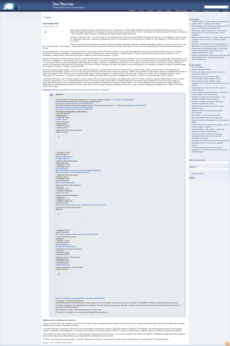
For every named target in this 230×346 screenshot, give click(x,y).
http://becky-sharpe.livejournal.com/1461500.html (74, 107)
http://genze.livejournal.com (66, 246)
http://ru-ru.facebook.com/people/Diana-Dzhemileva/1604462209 (80, 298)
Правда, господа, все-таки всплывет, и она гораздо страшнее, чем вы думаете (208, 98)
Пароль (193, 167)
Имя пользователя (197, 160)
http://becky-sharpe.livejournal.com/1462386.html (74, 103)
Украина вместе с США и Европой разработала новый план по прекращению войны (210, 22)
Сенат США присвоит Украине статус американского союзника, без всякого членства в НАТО (210, 83)
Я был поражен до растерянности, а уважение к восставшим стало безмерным (210, 93)
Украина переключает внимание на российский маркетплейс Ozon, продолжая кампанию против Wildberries (210, 57)
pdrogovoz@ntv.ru (62, 158)
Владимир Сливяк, (50, 90)
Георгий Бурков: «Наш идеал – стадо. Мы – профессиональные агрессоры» (209, 130)
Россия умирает (198, 67)
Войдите (46, 342)
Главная (132, 10)
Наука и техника (181, 10)
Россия (150, 10)
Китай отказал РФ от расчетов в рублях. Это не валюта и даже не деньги (210, 126)
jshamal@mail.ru (62, 169)
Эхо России (62, 4)
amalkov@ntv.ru (62, 119)
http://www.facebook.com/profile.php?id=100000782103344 (78, 170)
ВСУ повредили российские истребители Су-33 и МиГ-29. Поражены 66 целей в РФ (210, 27)
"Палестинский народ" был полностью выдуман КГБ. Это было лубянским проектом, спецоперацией (210, 150)
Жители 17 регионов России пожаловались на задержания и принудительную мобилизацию (210, 45)
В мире (168, 10)
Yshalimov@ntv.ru (62, 127)
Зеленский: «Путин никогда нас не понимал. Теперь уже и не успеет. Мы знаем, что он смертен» (209, 33)
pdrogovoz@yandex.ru (64, 156)
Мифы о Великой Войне (201, 69)
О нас (225, 10)
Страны (159, 10)
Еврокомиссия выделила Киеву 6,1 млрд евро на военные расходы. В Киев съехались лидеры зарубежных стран (210, 50)
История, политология (211, 10)
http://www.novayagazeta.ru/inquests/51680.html (74, 109)
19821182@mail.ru (63, 265)
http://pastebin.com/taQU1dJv (135, 105)
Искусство (195, 10)
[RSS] (227, 343)
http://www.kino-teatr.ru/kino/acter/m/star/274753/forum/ (77, 234)
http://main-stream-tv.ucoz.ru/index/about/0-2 (73, 172)
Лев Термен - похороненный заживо (206, 115)
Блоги (141, 10)
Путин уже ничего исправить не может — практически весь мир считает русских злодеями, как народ (208, 136)
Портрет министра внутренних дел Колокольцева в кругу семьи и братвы (206, 77)
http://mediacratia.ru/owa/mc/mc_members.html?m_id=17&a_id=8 (81, 205)
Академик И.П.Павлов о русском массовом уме (210, 140)
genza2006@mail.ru (63, 244)
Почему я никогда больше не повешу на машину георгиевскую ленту (207, 102)
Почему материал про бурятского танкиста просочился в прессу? (208, 73)
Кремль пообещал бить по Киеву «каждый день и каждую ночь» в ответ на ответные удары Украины (210, 39)
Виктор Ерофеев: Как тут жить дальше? (207, 118)
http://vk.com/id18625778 (65, 183)
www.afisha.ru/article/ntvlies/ (123, 99)
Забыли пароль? (198, 173)
